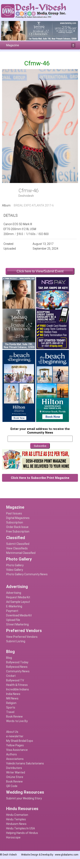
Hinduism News (16, 823)
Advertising (13, 592)
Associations (15, 759)
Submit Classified (17, 543)
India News (13, 694)
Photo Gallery (15, 565)
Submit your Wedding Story (24, 798)
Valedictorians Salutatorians (25, 763)
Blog (9, 657)
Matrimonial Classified (20, 553)
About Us (12, 731)
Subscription (14, 522)
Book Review (14, 716)
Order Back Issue (17, 527)
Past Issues (14, 513)
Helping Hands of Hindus (22, 833)
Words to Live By (17, 721)
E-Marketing (14, 606)
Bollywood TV (15, 680)
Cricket (11, 675)
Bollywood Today (17, 662)
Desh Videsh (10, 854)
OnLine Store (14, 777)
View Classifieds (17, 548)
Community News (18, 671)
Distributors (14, 768)
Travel (10, 712)
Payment (12, 610)
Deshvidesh (26, 195)
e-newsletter (14, 736)
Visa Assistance (17, 749)
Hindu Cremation (17, 814)
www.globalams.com (66, 854)
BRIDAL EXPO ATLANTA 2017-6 (34, 205)
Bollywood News (16, 666)
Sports (10, 707)
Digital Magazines (18, 518)
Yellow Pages (15, 745)
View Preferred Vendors (22, 636)
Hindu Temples (16, 819)
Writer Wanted (15, 772)
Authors (11, 754)
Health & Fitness (17, 685)
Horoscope (13, 837)
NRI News (12, 698)
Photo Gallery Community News (27, 574)
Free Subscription (17, 531)
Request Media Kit (18, 597)
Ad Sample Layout (18, 601)
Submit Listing (15, 641)
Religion (11, 703)
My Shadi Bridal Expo (19, 740)
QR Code (11, 786)
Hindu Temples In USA (20, 828)
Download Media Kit (19, 615)
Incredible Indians (17, 689)
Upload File (13, 620)
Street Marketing (17, 624)
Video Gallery (14, 569)
